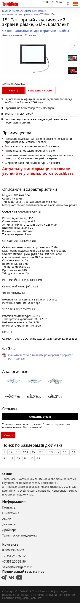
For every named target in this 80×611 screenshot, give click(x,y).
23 (18, 458)
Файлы (64, 31)
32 (38, 458)
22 (11, 458)
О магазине (10, 513)
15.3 (50, 452)
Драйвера (9, 530)
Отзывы (30, 35)
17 (57, 452)
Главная (6, 11)
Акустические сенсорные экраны (20, 14)
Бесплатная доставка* (18, 113)
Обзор (7, 31)
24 (25, 458)
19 (73, 452)
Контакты (9, 507)
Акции (6, 519)
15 (33, 452)
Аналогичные (12, 35)
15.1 (41, 452)
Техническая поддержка (19, 535)
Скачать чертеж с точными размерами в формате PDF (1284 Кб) (40, 356)
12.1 (25, 452)
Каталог (17, 11)
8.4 (10, 452)
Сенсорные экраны (33, 11)
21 (5, 458)
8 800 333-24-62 (52, 2)
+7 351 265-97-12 (14, 556)
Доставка (9, 524)
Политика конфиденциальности (22, 598)
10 (17, 452)
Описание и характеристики (35, 31)
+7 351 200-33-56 (14, 561)
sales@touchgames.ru (17, 567)
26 (31, 458)
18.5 (65, 452)
